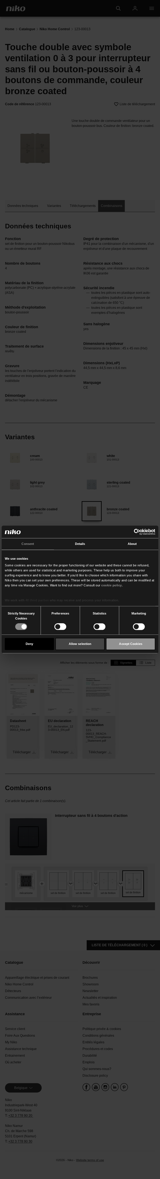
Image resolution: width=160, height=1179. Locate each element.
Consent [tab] (27, 544)
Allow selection (80, 644)
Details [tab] (80, 544)
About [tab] (132, 544)
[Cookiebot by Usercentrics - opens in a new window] (137, 532)
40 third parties (37, 600)
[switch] (60, 626)
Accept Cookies (130, 644)
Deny (29, 644)
